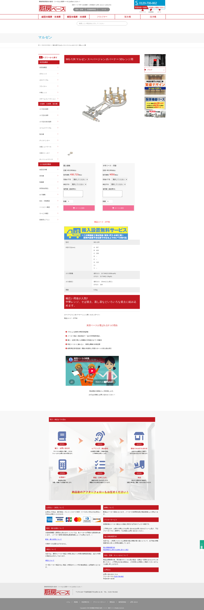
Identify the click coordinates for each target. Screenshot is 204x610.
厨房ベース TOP (76, 5)
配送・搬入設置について (53, 539)
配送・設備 (79, 9)
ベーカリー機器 (44, 207)
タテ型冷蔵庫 (43, 109)
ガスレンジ (43, 74)
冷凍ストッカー (44, 153)
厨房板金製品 (43, 188)
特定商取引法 (85, 602)
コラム (68, 602)
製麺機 (41, 182)
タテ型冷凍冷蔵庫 (45, 122)
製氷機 (41, 134)
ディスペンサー (44, 140)
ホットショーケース (46, 159)
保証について (49, 560)
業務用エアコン (44, 220)
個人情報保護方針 (109, 547)
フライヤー (43, 86)
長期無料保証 (91, 9)
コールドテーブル (45, 128)
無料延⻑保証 (122, 602)
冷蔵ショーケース (45, 147)
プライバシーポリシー (99, 602)
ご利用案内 (92, 5)
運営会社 (112, 602)
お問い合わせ (100, 5)
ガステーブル (43, 80)
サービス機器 (43, 213)
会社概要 (84, 5)
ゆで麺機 (42, 194)
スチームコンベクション (47, 99)
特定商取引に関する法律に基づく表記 (115, 550)
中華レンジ (43, 92)
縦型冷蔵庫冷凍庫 (51, 17)
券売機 (41, 176)
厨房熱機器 (43, 67)
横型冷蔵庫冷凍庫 (76, 17)
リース (104, 9)
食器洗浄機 (43, 169)
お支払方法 (108, 5)
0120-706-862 (119, 576)
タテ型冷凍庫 (43, 115)
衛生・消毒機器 (44, 201)
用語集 (76, 602)
